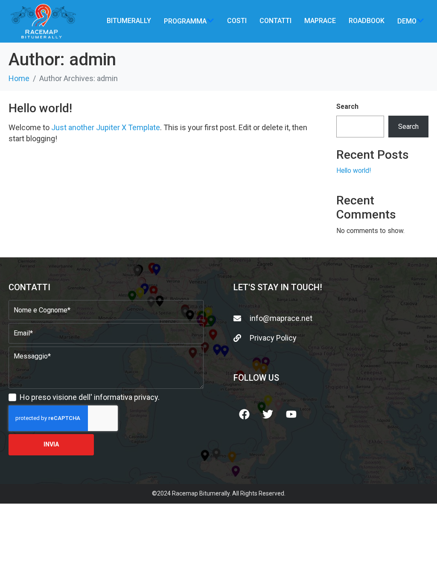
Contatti (275, 21)
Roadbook (367, 21)
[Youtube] (291, 414)
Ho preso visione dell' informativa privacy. (90, 397)
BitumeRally (129, 21)
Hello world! (40, 108)
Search (347, 106)
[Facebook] (244, 414)
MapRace (320, 21)
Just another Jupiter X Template (105, 127)
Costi (237, 21)
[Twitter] (267, 414)
